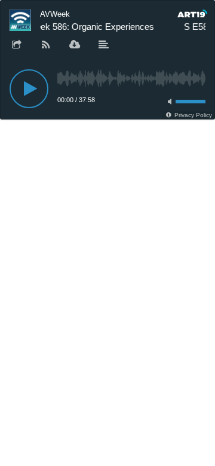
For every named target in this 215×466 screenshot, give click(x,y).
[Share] (17, 45)
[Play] (29, 88)
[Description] (104, 45)
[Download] (74, 45)
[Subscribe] (46, 45)
